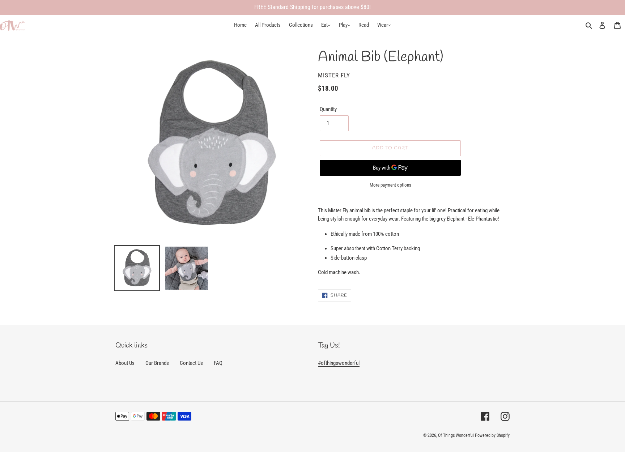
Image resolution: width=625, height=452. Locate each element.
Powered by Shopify (492, 435)
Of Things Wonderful (456, 435)
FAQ (218, 363)
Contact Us (191, 363)
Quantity (328, 109)
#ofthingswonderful (339, 363)
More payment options (390, 185)
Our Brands (157, 363)
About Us (125, 363)
